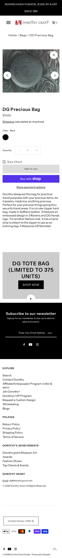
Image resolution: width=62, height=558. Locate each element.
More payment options (31, 187)
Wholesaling (11, 404)
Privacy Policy (11, 428)
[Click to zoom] (54, 55)
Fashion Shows (12, 461)
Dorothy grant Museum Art (20, 452)
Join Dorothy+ (11, 391)
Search (7, 375)
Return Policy (11, 424)
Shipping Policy (13, 432)
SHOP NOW (31, 284)
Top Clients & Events (16, 465)
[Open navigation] (8, 22)
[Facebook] (24, 345)
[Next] (55, 75)
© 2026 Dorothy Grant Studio (17, 554)
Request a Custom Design (19, 400)
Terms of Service (13, 437)
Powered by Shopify (41, 554)
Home (12, 35)
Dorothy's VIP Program (17, 396)
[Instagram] (37, 345)
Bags (23, 35)
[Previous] (7, 75)
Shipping (8, 121)
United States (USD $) (21, 521)
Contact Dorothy (13, 379)
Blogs (6, 408)
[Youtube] (30, 345)
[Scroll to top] (55, 549)
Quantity (7, 150)
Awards (7, 457)
